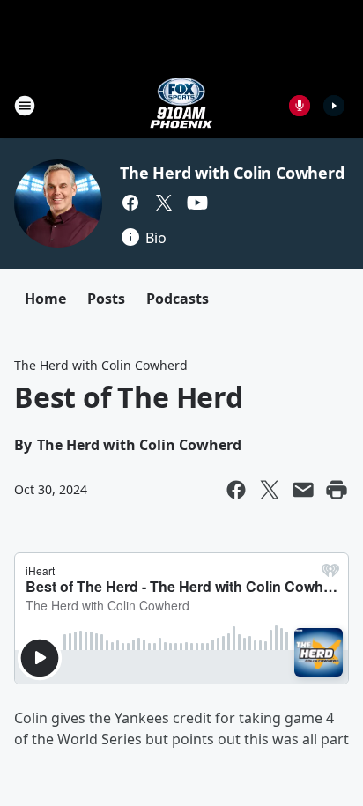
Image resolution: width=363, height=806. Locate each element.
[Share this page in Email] (303, 489)
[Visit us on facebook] (130, 202)
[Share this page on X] (269, 489)
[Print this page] (336, 489)
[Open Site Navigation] (24, 105)
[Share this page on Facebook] (236, 489)
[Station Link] (181, 105)
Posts (106, 298)
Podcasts (177, 298)
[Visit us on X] (163, 202)
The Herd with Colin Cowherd (232, 172)
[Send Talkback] (299, 105)
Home (45, 298)
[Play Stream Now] (333, 105)
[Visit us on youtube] (197, 202)
